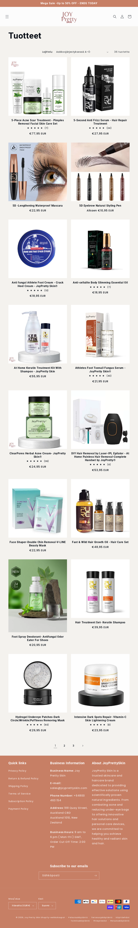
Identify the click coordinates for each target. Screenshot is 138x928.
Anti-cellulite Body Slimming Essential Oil (100, 282)
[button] (7, 16)
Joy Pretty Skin (32, 917)
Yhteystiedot (100, 920)
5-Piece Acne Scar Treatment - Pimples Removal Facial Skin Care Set (37, 122)
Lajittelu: (47, 52)
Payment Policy (18, 809)
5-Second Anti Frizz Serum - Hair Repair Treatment (100, 122)
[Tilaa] (95, 876)
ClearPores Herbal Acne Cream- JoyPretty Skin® (38, 455)
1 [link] (55, 746)
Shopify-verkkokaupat (53, 917)
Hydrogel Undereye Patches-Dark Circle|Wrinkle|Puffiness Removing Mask (38, 718)
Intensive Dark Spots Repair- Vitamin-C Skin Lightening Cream (100, 718)
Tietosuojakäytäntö (102, 917)
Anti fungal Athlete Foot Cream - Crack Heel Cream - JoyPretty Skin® (38, 284)
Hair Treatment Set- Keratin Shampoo (100, 622)
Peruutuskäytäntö (120, 920)
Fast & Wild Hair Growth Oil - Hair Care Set (100, 542)
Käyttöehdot (123, 917)
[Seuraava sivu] (82, 745)
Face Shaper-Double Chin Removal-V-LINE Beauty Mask (38, 544)
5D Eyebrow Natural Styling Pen (100, 205)
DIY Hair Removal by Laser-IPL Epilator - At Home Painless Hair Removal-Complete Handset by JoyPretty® (100, 457)
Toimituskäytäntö (80, 920)
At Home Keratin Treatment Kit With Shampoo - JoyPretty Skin (38, 369)
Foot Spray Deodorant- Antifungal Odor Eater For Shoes (38, 638)
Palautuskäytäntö (78, 917)
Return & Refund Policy (23, 778)
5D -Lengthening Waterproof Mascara (38, 205)
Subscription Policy (20, 801)
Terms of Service (19, 793)
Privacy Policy (17, 770)
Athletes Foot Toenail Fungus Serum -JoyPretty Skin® (100, 369)
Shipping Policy (18, 786)
